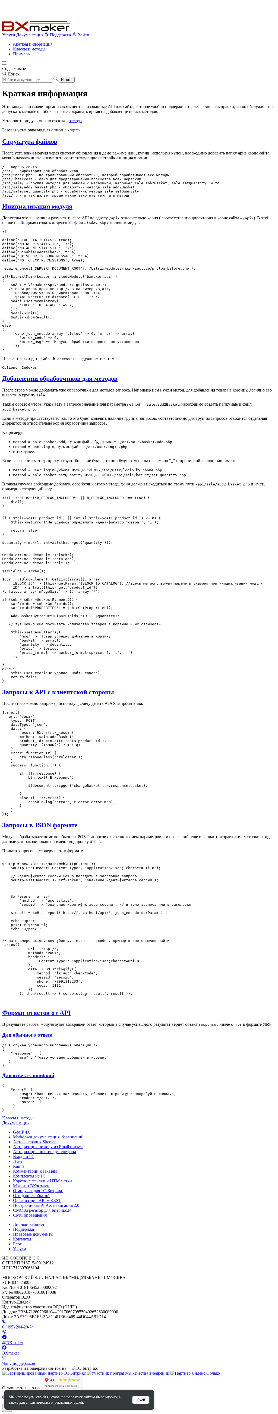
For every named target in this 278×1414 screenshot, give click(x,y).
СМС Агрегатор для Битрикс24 (42, 1210)
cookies (42, 1397)
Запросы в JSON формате (40, 825)
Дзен (17, 1161)
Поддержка (23, 1229)
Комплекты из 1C (29, 1176)
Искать (66, 80)
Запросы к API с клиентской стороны (58, 692)
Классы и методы (29, 49)
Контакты (22, 1239)
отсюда (75, 120)
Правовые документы (33, 1234)
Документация (29, 35)
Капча (18, 1166)
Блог (17, 1244)
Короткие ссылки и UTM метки (42, 1181)
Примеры (22, 54)
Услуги (8, 35)
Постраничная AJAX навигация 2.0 (46, 1205)
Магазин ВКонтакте (31, 1185)
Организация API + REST (37, 1200)
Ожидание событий (31, 1195)
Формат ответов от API (36, 1012)
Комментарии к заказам (35, 1171)
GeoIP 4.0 (21, 1132)
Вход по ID (23, 1156)
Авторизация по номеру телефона (44, 1151)
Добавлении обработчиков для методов (60, 378)
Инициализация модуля (37, 206)
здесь (75, 130)
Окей (141, 1400)
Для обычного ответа (27, 1035)
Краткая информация (32, 44)
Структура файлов (29, 141)
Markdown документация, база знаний (48, 1137)
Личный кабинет (29, 1224)
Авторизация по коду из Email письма (48, 1146)
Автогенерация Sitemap (34, 1142)
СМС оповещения (30, 1215)
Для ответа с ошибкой (28, 1075)
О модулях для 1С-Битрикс (38, 1190)
